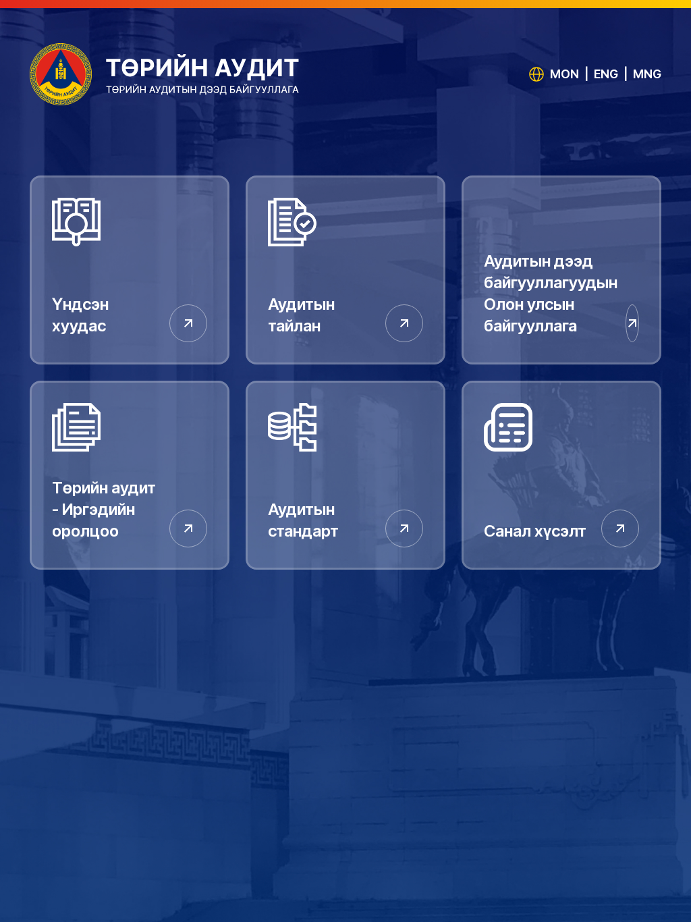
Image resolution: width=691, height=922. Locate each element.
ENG (606, 74)
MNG (647, 74)
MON (564, 74)
